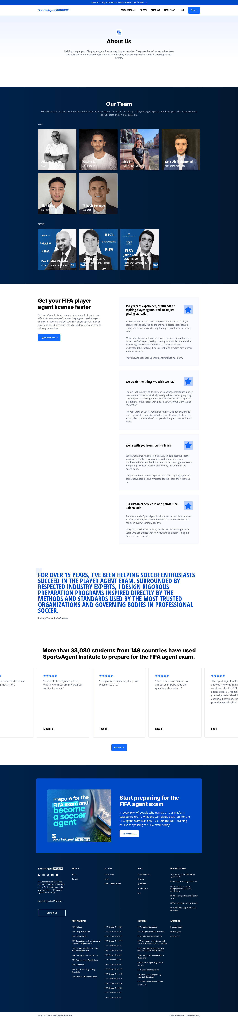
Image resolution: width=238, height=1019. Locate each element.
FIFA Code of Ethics (79, 936)
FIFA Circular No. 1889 (113, 950)
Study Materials (128, 10)
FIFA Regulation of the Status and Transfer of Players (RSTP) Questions (152, 942)
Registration (109, 874)
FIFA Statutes (77, 927)
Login (107, 879)
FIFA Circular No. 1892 (113, 959)
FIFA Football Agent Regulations (85, 960)
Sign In (194, 10)
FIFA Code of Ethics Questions (149, 936)
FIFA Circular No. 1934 (113, 983)
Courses (143, 10)
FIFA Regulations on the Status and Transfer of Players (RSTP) (86, 942)
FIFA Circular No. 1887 (113, 945)
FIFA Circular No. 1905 (113, 964)
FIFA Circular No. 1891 (113, 955)
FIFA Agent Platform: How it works (184, 903)
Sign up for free (48, 337)
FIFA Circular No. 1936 (113, 988)
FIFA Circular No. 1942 (113, 997)
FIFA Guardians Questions (148, 970)
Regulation (174, 936)
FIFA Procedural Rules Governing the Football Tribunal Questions (150, 949)
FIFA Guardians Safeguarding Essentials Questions (149, 975)
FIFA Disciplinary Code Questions (150, 931)
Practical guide (176, 927)
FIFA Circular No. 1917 (113, 969)
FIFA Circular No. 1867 (113, 931)
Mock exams (169, 10)
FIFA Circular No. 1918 (113, 974)
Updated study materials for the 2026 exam (119, 2)
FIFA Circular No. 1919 (113, 978)
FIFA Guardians (78, 965)
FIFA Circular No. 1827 (113, 927)
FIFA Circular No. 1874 (113, 941)
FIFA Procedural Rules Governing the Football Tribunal (85, 949)
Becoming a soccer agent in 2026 (183, 881)
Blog (181, 10)
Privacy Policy (193, 1015)
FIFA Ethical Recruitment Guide (84, 976)
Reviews (118, 747)
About (74, 874)
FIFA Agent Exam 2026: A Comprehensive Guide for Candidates (180, 888)
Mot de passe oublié (113, 883)
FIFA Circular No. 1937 (113, 992)
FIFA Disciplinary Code (81, 931)
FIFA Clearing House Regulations (85, 955)
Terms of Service (176, 1015)
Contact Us (52, 913)
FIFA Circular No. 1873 (113, 936)
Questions (155, 10)
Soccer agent (175, 931)
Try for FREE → (129, 834)
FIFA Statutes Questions (147, 927)
